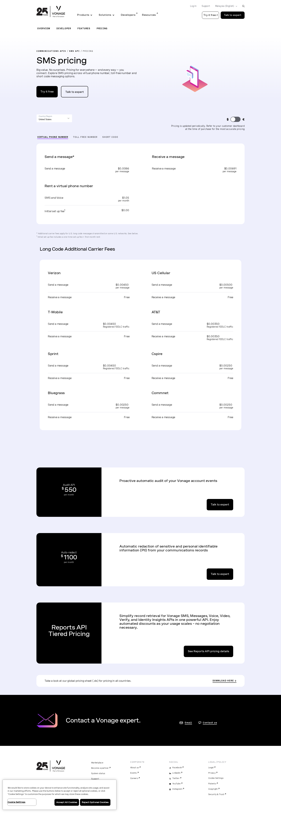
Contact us (210, 722)
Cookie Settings (215, 778)
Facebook (177, 767)
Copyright (213, 789)
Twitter (175, 778)
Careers (134, 778)
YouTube (176, 784)
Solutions (105, 14)
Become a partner (100, 768)
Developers (128, 14)
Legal (211, 767)
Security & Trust (216, 794)
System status (98, 773)
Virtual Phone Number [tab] (52, 137)
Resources (149, 14)
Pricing (102, 28)
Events (133, 773)
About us (134, 767)
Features (83, 28)
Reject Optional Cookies (95, 802)
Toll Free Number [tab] (85, 137)
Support (206, 6)
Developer (63, 28)
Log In (193, 6)
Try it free (47, 91)
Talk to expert (232, 15)
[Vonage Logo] (50, 12)
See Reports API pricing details (208, 651)
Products (83, 14)
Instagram (177, 789)
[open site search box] (243, 6)
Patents (212, 784)
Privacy (211, 773)
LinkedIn (176, 773)
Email (188, 722)
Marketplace (97, 763)
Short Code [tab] (110, 137)
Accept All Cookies (66, 802)
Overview (43, 28)
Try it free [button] (209, 15)
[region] (59, 795)
